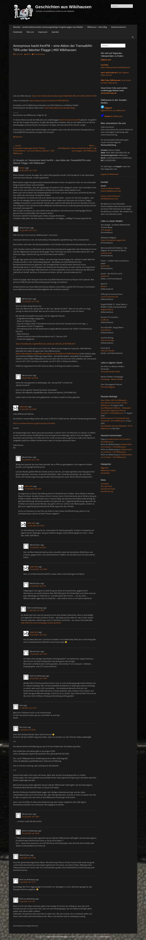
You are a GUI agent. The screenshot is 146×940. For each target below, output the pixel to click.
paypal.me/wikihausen (110, 174)
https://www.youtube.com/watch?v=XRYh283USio (49, 100)
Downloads (17, 32)
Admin (28, 54)
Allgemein (18, 137)
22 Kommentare (39, 54)
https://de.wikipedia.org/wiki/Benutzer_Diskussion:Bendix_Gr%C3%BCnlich (45, 344)
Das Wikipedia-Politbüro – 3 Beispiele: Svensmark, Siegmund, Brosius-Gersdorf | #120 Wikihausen (116, 410)
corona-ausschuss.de (109, 297)
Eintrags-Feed (106, 486)
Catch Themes (105, 937)
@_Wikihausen (113, 116)
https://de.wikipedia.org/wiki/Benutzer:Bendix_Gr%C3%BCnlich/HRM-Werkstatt (47, 353)
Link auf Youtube (107, 340)
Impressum (42, 32)
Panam (22, 168)
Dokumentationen (118, 27)
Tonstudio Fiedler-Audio (110, 371)
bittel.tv (104, 286)
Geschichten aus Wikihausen (63, 7)
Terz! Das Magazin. (108, 387)
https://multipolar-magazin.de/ (113, 240)
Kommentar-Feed (108, 489)
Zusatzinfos (105, 473)
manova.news (106, 253)
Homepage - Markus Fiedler (112, 379)
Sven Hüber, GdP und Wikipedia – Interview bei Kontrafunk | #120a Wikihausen (114, 403)
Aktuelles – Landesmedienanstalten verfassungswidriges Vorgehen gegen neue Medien (48, 27)
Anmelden (105, 484)
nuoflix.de (105, 320)
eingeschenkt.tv (107, 309)
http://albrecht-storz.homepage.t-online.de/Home (41, 623)
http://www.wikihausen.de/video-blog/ (59, 108)
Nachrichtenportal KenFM (70, 120)
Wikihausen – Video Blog (97, 27)
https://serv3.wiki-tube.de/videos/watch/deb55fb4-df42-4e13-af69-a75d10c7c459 (64, 96)
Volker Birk (23, 406)
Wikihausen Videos (108, 470)
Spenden (55, 32)
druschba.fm (106, 330)
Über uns (30, 32)
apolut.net (105, 276)
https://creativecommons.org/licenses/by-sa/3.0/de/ (34, 423)
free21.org (105, 266)
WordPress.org (107, 491)
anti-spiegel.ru (106, 230)
